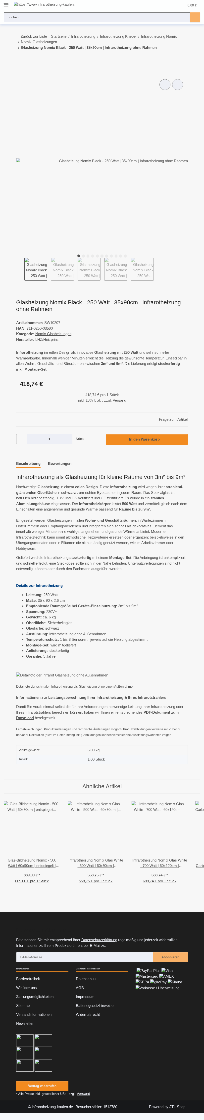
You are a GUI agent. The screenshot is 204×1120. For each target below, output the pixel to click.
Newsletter (25, 1023)
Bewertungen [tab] (59, 463)
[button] (162, 5)
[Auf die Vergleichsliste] (164, 84)
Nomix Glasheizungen (53, 334)
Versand (119, 400)
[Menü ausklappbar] (6, 3)
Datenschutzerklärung (99, 940)
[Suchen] (195, 17)
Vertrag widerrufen (42, 1086)
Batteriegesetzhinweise (94, 1005)
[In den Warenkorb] (20, 72)
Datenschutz (86, 979)
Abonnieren (170, 957)
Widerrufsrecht (88, 1014)
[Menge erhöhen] (93, 439)
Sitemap (23, 1005)
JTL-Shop (177, 1107)
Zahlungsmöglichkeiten (34, 996)
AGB (80, 988)
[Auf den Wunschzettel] (177, 84)
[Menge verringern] (21, 439)
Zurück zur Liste (34, 36)
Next (158, 269)
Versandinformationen (33, 1014)
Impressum (85, 996)
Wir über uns (26, 988)
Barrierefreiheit (28, 979)
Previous (20, 269)
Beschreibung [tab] (28, 463)
